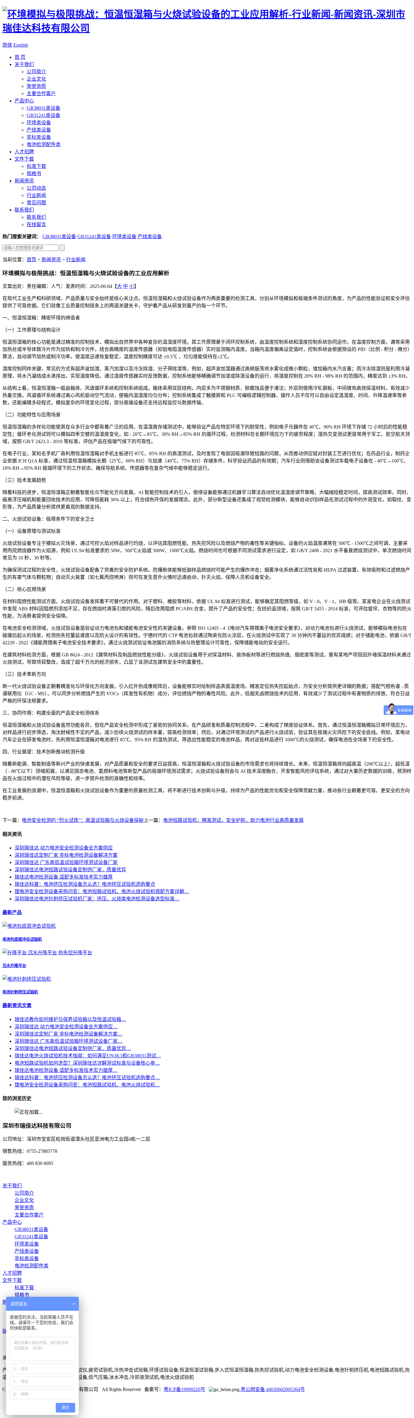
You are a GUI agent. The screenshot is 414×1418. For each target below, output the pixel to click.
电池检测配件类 (44, 144)
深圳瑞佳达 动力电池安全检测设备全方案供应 (64, 847)
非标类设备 (39, 137)
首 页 (20, 57)
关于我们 (24, 64)
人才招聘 (24, 151)
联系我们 (24, 209)
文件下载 (24, 159)
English (20, 45)
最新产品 (12, 912)
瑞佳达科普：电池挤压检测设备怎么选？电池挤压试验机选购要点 (85, 884)
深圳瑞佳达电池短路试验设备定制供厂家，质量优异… (73, 1048)
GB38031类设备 (43, 108)
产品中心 (24, 100)
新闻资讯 (24, 180)
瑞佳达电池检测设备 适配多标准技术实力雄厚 (64, 876)
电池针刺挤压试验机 (20, 992)
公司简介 (36, 71)
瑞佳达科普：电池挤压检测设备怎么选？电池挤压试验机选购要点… (87, 1077)
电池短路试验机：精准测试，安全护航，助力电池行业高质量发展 (233, 820)
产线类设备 (39, 129)
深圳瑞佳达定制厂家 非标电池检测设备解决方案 (66, 855)
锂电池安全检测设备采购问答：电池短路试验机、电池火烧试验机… (87, 1084)
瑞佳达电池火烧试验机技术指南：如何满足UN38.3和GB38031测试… (88, 1055)
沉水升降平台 (14, 965)
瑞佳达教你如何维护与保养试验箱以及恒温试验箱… (70, 1019)
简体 (7, 45)
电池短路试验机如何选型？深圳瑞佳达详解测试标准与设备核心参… (87, 1063)
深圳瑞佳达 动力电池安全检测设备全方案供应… (66, 1026)
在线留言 (36, 224)
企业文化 (36, 79)
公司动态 (36, 188)
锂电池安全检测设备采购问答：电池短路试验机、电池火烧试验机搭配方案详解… (102, 891)
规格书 (34, 173)
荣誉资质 (36, 86)
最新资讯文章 (17, 1005)
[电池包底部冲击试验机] (29, 926)
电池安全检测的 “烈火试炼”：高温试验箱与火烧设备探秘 (83, 820)
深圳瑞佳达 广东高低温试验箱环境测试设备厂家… (68, 1041)
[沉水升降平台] (47, 952)
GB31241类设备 (43, 115)
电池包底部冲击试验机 (22, 939)
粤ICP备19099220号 (184, 1389)
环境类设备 (39, 122)
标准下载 (36, 166)
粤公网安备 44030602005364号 (272, 1389)
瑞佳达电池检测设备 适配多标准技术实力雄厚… (66, 1070)
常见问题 (36, 202)
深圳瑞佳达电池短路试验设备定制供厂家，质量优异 (70, 869)
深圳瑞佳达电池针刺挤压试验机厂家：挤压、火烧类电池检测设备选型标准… (97, 898)
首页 (31, 259)
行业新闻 (36, 195)
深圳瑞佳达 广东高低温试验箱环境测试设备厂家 (66, 862)
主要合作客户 (41, 93)
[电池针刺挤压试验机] (26, 979)
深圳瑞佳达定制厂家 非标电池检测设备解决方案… (68, 1033)
